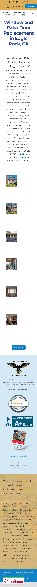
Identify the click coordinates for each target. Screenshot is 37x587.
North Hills (24, 526)
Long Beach (18, 523)
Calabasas (7, 510)
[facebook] (9, 2)
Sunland (14, 545)
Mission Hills (8, 529)
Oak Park (28, 529)
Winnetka (24, 552)
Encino (30, 513)
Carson (16, 510)
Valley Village (9, 555)
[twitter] (13, 2)
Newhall (14, 526)
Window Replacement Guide (18, 456)
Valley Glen (21, 555)
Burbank (22, 513)
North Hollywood (10, 504)
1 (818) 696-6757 (18, 6)
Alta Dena (23, 504)
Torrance (7, 552)
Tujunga (15, 552)
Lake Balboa (28, 520)
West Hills (19, 558)
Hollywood (16, 516)
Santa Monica (16, 536)
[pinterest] (24, 2)
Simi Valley (13, 539)
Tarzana (13, 549)
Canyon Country (10, 513)
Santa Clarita (8, 542)
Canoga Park (18, 507)
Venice (11, 558)
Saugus (6, 545)
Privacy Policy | (19, 574)
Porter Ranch (18, 532)
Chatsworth (25, 510)
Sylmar (6, 549)
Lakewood (7, 523)
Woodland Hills (20, 561)
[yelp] (20, 2)
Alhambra (7, 507)
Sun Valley (23, 545)
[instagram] (17, 2)
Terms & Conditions (28, 574)
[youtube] (27, 2)
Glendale (7, 516)
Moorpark (19, 529)
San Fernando (25, 539)
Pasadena (7, 532)
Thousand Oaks (25, 549)
